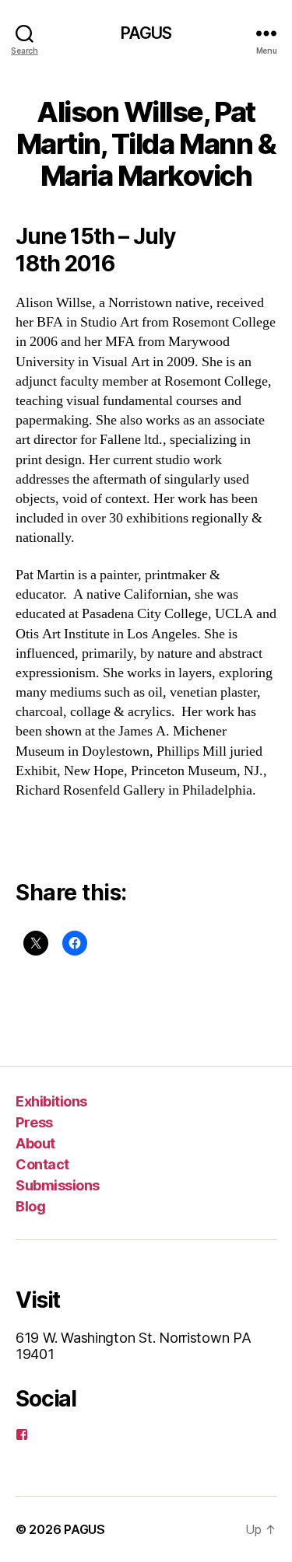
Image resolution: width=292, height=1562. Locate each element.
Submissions (58, 1185)
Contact (42, 1164)
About (35, 1143)
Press (34, 1122)
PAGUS (146, 33)
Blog (30, 1206)
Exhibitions (51, 1101)
